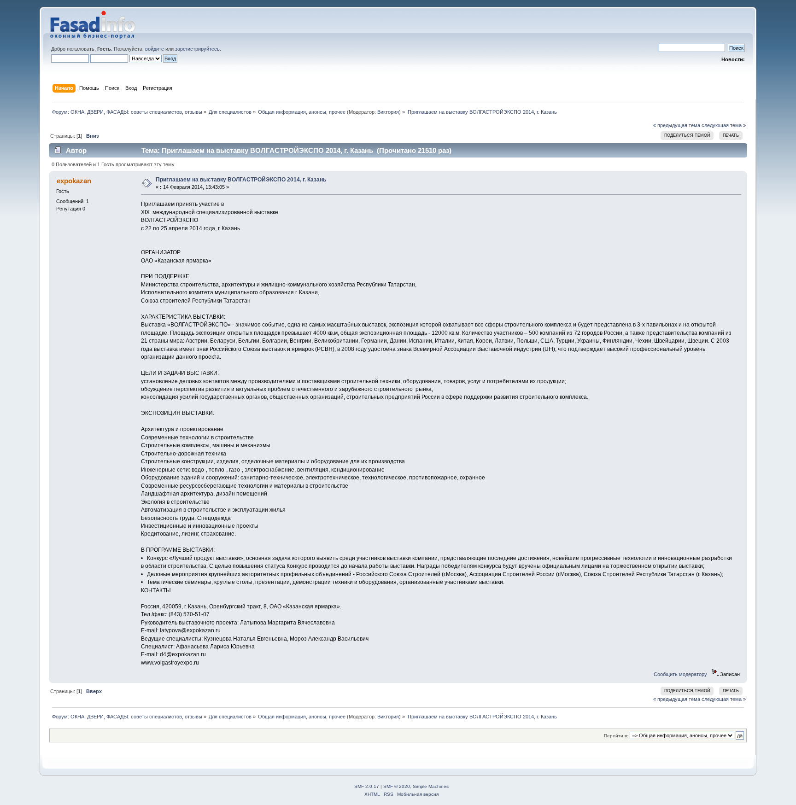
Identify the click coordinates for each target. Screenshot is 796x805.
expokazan (74, 181)
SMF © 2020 (396, 786)
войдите (154, 49)
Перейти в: (616, 735)
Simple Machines (431, 786)
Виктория (388, 112)
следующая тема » (724, 125)
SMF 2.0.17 (366, 786)
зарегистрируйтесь (197, 49)
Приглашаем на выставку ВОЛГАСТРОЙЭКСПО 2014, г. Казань (241, 179)
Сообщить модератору (680, 674)
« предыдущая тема (676, 125)
